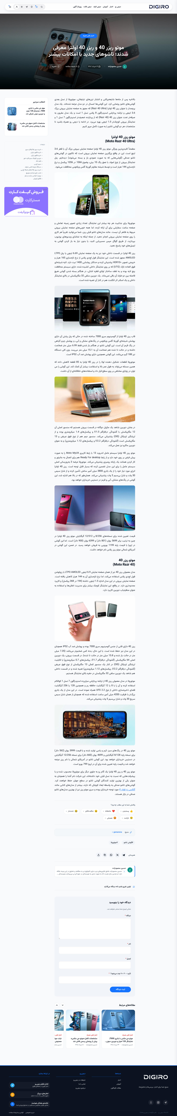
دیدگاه (128, 915)
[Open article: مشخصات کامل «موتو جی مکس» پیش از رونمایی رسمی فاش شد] (11, 126)
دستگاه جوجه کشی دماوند (33, 167)
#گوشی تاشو (128, 842)
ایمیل (128, 958)
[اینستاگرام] (158, 1102)
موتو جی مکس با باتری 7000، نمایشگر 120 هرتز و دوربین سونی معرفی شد (35, 111)
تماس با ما (82, 1084)
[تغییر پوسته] (22, 7)
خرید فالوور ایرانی (36, 152)
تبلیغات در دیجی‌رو (79, 1080)
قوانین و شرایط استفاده (16, 1112)
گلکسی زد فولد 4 (127, 790)
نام (129, 944)
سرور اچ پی (37, 164)
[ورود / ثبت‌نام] (17, 7)
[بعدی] (57, 1005)
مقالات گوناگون (116, 1088)
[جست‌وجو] (42, 7)
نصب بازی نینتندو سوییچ (33, 173)
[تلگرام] (165, 1102)
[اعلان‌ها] (32, 7)
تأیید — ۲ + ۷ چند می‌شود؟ (120, 973)
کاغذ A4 (38, 161)
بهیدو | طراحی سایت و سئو (33, 176)
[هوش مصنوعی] (37, 7)
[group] (95, 1029)
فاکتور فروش (37, 179)
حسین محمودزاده (115, 66)
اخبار (111, 6)
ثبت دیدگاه (120, 989)
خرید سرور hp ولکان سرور (33, 150)
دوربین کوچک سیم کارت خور (32, 158)
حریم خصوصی (29, 1112)
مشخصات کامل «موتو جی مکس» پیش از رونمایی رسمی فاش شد (32, 125)
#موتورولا (114, 842)
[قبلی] (62, 1005)
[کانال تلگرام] (27, 7)
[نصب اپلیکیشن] (151, 1102)
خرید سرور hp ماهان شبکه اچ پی (31, 170)
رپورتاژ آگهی (77, 6)
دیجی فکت (87, 6)
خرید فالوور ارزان (36, 155)
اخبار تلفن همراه (88, 36)
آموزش (105, 6)
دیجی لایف (97, 6)
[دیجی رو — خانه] (159, 6)
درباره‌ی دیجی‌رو (80, 1088)
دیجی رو (118, 6)
